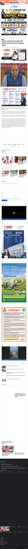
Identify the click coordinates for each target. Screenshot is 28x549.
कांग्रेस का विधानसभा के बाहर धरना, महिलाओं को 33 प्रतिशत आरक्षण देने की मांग (13, 175)
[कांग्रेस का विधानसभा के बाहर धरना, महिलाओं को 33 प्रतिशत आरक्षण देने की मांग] (14, 172)
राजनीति (2, 39)
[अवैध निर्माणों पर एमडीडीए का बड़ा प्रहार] (14, 534)
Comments (22, 363)
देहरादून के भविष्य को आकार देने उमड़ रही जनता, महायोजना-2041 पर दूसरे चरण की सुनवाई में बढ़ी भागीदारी (20, 395)
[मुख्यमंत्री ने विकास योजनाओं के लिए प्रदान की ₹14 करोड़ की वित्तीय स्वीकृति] (23, 528)
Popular (5, 363)
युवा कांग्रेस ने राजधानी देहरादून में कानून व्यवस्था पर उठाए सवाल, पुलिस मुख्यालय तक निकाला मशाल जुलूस (22, 175)
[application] (14, 213)
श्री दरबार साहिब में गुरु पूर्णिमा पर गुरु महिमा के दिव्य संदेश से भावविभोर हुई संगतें (11, 4)
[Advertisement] (14, 134)
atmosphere (10, 144)
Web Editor (4, 61)
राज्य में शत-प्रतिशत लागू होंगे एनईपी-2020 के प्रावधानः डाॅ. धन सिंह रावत (14, 369)
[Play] (2, 219)
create (23, 144)
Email (2, 195)
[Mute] (24, 219)
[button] (14, 213)
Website (15, 195)
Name (2, 192)
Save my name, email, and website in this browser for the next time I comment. (11, 198)
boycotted (14, 144)
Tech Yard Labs (15, 547)
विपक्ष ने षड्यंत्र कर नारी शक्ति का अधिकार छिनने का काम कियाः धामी (5, 175)
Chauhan (19, 144)
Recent (14, 363)
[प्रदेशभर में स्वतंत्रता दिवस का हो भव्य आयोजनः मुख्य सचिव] (4, 380)
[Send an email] (5, 61)
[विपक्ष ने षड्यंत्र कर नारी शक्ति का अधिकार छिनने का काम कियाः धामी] (5, 172)
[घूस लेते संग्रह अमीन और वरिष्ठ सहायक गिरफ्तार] (4, 367)
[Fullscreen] (25, 219)
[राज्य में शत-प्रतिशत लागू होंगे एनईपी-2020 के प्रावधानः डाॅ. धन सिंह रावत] (4, 370)
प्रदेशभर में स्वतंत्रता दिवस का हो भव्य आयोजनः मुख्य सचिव (20, 454)
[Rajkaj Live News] (14, 7)
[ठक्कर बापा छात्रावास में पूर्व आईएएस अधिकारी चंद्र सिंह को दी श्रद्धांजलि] (5, 534)
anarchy (5, 144)
